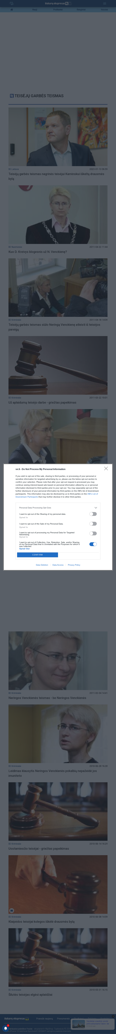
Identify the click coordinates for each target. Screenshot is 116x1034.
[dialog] (58, 517)
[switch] (93, 514)
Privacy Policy (74, 565)
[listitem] (58, 507)
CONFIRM (37, 555)
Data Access (58, 565)
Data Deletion (42, 565)
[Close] (107, 469)
